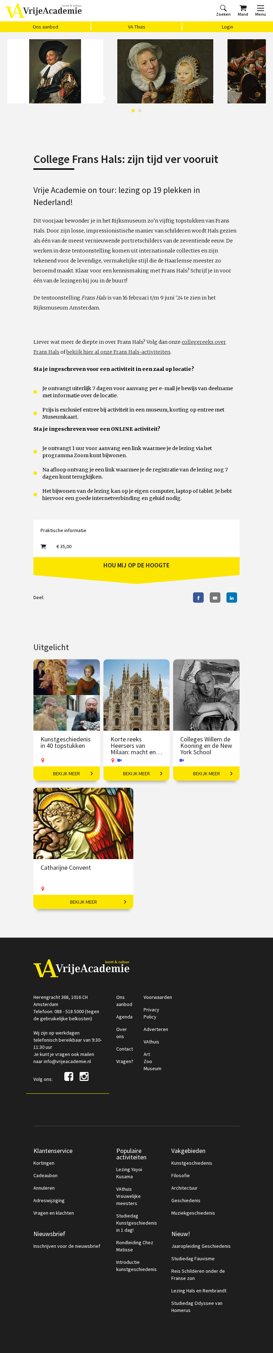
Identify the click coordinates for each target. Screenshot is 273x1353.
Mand (243, 14)
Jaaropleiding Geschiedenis (201, 1246)
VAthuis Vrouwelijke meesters (128, 1196)
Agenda (124, 1017)
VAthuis (151, 1041)
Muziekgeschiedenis (193, 1213)
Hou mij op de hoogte (136, 565)
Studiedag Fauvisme (193, 1258)
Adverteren (156, 1029)
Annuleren (44, 1188)
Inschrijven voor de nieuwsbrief (66, 1246)
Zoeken (223, 14)
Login (227, 27)
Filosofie (180, 1175)
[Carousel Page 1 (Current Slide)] (133, 110)
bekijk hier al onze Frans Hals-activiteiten (118, 352)
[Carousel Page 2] (139, 110)
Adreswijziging (49, 1200)
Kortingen (43, 1163)
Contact (124, 1049)
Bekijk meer (66, 773)
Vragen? (124, 1061)
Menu (260, 14)
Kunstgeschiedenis (191, 1163)
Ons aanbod (45, 27)
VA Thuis (136, 27)
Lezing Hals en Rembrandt (198, 1290)
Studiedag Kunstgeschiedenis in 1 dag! (136, 1222)
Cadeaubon (45, 1175)
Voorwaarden (158, 997)
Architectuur (184, 1188)
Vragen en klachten (53, 1213)
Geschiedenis (185, 1200)
